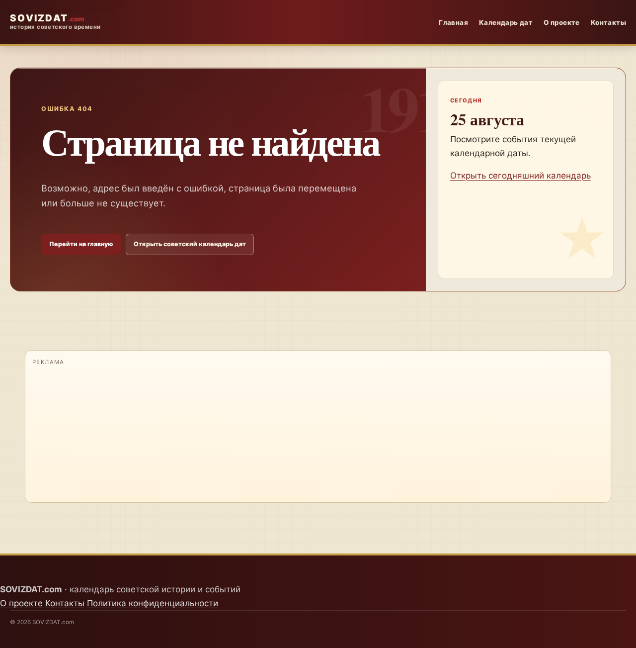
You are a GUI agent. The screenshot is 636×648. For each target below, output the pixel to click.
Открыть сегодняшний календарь (520, 176)
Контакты (608, 22)
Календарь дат (506, 22)
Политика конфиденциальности (152, 603)
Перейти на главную (81, 244)
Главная (453, 22)
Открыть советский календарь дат (190, 244)
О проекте (562, 22)
